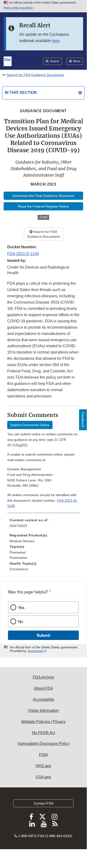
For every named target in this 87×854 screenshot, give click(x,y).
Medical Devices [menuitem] (22, 541)
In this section (21, 92)
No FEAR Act (43, 733)
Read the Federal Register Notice (43, 206)
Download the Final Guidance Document (43, 196)
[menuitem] (43, 524)
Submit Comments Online (29, 425)
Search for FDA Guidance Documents (35, 75)
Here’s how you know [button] (18, 7)
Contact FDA (43, 803)
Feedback (83, 419)
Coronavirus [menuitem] (19, 569)
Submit (43, 635)
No (20, 621)
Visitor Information (43, 710)
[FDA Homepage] (8, 61)
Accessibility (43, 699)
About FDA (43, 688)
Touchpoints (35, 651)
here (56, 41)
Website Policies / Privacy (43, 722)
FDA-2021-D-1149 (23, 254)
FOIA (43, 755)
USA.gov (43, 777)
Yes (21, 607)
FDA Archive (43, 677)
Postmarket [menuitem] (18, 558)
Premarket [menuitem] (18, 552)
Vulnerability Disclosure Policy (43, 744)
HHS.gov (43, 766)
